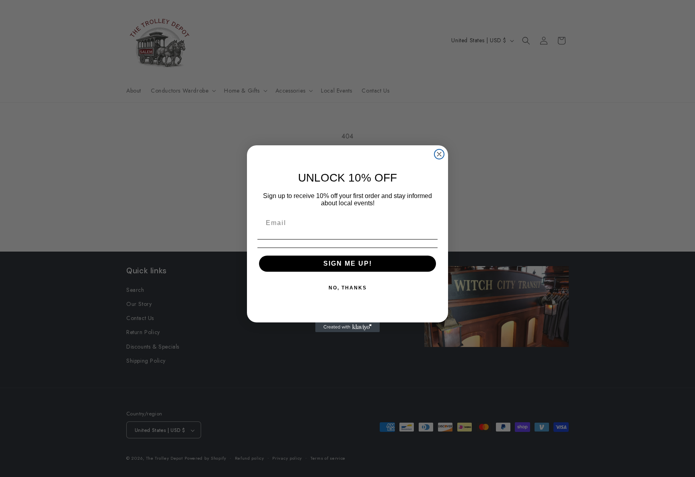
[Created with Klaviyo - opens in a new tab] (347, 327)
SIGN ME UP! (347, 263)
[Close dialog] (439, 154)
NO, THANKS (348, 288)
